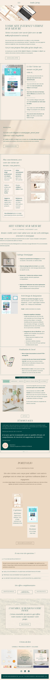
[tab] (6, 381)
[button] (22, 451)
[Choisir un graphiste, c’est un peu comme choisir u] (41, 657)
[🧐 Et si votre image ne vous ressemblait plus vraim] (25, 657)
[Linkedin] (25, 671)
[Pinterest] (28, 671)
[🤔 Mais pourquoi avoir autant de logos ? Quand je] (9, 657)
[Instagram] (21, 671)
